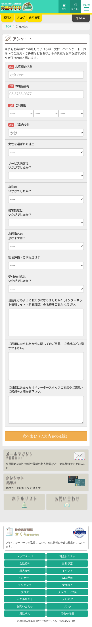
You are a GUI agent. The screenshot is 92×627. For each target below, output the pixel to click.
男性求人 (24, 613)
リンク (67, 606)
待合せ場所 (67, 613)
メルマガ (67, 599)
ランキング (24, 585)
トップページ (25, 556)
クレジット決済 (67, 592)
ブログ (25, 592)
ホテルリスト (25, 599)
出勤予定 (67, 563)
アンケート (24, 577)
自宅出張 (34, 18)
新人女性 (24, 570)
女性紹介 (24, 563)
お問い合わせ (25, 606)
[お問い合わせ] (67, 502)
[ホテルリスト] (24, 502)
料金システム (67, 556)
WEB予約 (67, 577)
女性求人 (67, 585)
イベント (67, 570)
